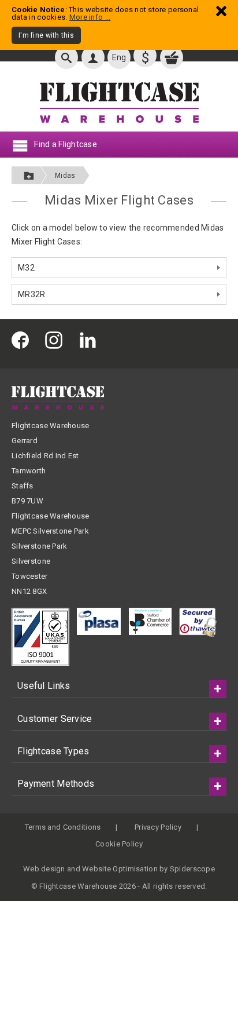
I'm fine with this (46, 35)
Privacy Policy (158, 827)
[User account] (93, 57)
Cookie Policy (119, 844)
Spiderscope (192, 868)
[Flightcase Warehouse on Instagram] (56, 339)
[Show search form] (66, 57)
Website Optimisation (120, 868)
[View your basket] (171, 57)
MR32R (31, 294)
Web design (44, 868)
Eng (119, 57)
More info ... (90, 17)
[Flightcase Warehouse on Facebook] (23, 339)
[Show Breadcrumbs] (29, 175)
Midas (65, 175)
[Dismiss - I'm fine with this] (221, 10)
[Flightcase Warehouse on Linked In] (90, 339)
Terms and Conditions (63, 827)
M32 (26, 267)
